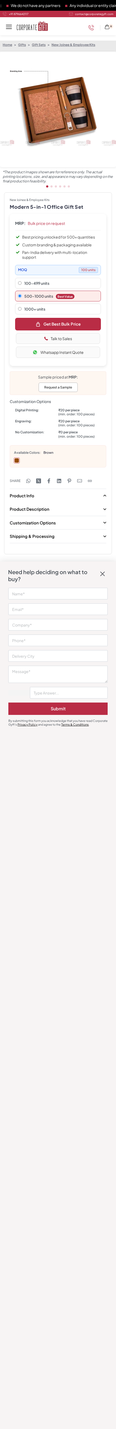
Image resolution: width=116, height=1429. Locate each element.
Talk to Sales (61, 338)
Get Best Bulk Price (62, 323)
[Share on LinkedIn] (59, 480)
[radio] (16, 460)
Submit (58, 708)
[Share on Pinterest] (69, 480)
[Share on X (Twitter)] (38, 480)
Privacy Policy (27, 724)
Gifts (22, 45)
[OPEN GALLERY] (58, 109)
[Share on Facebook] (48, 480)
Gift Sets (39, 45)
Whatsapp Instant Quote (62, 352)
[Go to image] (47, 186)
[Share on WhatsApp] (28, 480)
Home (7, 45)
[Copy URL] (89, 480)
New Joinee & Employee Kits (73, 45)
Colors (34, 453)
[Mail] (79, 480)
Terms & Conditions (75, 724)
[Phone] (92, 27)
